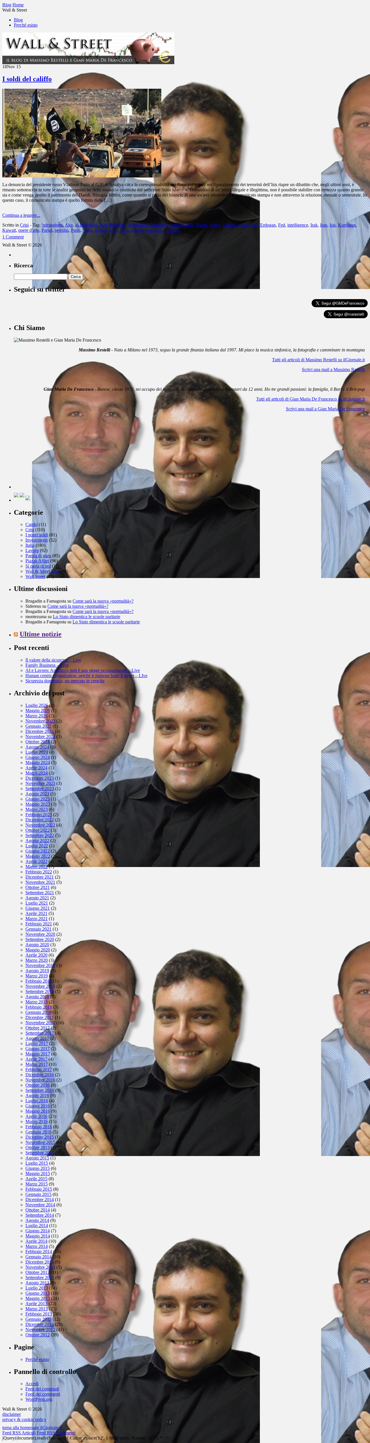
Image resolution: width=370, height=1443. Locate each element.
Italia (29, 545)
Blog (18, 19)
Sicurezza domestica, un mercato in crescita (64, 680)
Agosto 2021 (37, 897)
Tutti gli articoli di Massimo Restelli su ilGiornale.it (318, 359)
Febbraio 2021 (38, 923)
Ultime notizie (41, 634)
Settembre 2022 (39, 835)
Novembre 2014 (40, 1204)
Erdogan (268, 225)
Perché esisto (26, 25)
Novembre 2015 (40, 1142)
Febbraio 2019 (38, 981)
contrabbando (181, 225)
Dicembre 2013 (39, 1261)
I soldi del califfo (27, 79)
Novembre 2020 (40, 934)
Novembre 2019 (40, 965)
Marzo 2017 (36, 1064)
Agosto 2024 (37, 746)
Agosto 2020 (37, 944)
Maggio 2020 (37, 949)
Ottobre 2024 (37, 741)
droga (215, 225)
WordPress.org (38, 1399)
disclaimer (11, 1414)
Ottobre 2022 (37, 830)
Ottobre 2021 (37, 887)
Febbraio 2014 (38, 1251)
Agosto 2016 (37, 1095)
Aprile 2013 (36, 1303)
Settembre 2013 (39, 1277)
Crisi (24, 225)
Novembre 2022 (40, 825)
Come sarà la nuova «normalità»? (103, 601)
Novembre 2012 (40, 1329)
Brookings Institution (147, 225)
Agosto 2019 (37, 970)
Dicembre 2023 (39, 778)
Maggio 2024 (37, 762)
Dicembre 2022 (39, 819)
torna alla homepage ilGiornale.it (32, 1427)
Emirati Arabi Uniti (240, 225)
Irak (314, 225)
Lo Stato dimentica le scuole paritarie (86, 616)
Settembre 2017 (39, 1033)
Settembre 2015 (39, 1152)
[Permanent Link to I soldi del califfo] (81, 175)
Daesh (202, 225)
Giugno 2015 (37, 1168)
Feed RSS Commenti (56, 1432)
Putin (75, 230)
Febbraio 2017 (38, 1069)
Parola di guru (38, 555)
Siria (124, 230)
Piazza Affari (37, 560)
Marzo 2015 (36, 1183)
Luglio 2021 (36, 903)
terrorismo (154, 230)
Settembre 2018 (39, 991)
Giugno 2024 (37, 757)
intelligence (297, 225)
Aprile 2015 (36, 1178)
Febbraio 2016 (38, 1126)
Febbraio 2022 (38, 871)
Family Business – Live (47, 665)
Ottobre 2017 (37, 1027)
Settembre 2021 (39, 892)
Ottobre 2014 (37, 1209)
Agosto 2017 (37, 1038)
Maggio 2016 (37, 1111)
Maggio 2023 (37, 804)
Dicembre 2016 (39, 1074)
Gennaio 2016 (38, 1131)
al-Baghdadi (86, 225)
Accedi (31, 1383)
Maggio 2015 (37, 1173)
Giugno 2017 (37, 1048)
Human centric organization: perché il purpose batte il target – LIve (86, 675)
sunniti (137, 230)
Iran (323, 225)
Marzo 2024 (36, 772)
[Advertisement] (57, 452)
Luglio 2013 (36, 1287)
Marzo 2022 (36, 866)
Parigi (47, 230)
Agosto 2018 (37, 996)
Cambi (31, 524)
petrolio (62, 230)
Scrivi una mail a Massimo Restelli (333, 369)
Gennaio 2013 (38, 1319)
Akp (69, 225)
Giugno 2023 (37, 798)
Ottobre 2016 (37, 1085)
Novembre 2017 (40, 1022)
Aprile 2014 (36, 1241)
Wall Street (35, 576)
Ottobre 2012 (37, 1334)
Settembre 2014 (39, 1215)
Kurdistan (347, 225)
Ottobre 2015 (37, 1147)
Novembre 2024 (40, 736)
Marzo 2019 (36, 975)
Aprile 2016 (36, 1116)
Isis (333, 225)
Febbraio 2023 (38, 814)
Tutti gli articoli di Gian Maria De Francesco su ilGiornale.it (310, 399)
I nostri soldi (36, 534)
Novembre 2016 (40, 1079)
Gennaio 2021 (38, 929)
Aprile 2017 (36, 1059)
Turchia (173, 230)
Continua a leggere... (21, 215)
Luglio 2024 (36, 752)
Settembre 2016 (39, 1090)
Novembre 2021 (40, 882)
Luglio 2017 (36, 1043)
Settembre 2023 (39, 788)
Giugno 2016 (37, 1105)
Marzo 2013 (36, 1308)
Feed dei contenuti (42, 1388)
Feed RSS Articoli (19, 1432)
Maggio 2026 (37, 710)
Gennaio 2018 (38, 1012)
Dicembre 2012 (39, 1324)
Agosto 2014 (37, 1220)
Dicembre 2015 (39, 1137)
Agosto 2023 (37, 793)
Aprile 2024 (36, 767)
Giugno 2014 (37, 1230)
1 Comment (13, 236)
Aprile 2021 (36, 913)
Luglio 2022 (36, 845)
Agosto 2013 (37, 1282)
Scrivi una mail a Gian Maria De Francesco (325, 408)
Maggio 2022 (37, 856)
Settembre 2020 (39, 939)
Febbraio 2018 (38, 1007)
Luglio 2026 (36, 705)
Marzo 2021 (36, 918)
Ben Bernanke (113, 225)
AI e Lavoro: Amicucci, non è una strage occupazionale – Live (82, 670)
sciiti (113, 230)
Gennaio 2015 (38, 1194)
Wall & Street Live (42, 571)
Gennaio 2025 (38, 726)
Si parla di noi (38, 566)
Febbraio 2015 (38, 1189)
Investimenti (36, 540)
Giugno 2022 (37, 851)
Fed (281, 225)
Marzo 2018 (36, 1001)
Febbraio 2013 (38, 1314)
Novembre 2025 (40, 720)
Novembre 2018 (40, 986)
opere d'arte (28, 230)
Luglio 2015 (36, 1163)
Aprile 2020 (36, 955)
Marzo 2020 (36, 960)
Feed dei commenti (42, 1394)
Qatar (87, 230)
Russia (101, 230)
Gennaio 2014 (38, 1256)
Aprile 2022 (36, 861)
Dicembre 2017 (39, 1017)
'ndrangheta (52, 225)
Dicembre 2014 (39, 1199)
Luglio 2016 (36, 1100)
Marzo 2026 (36, 715)
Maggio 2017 (37, 1053)
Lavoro (32, 550)
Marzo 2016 (36, 1121)
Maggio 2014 (37, 1235)
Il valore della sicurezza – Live (53, 659)
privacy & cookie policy (24, 1419)
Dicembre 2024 (39, 731)
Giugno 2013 (37, 1293)
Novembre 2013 (40, 1267)
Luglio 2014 (36, 1225)
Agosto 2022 (37, 840)
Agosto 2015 (37, 1157)
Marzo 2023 (36, 809)
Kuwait (9, 230)
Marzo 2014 (36, 1246)
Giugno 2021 (37, 908)
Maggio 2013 (37, 1298)
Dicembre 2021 (39, 877)
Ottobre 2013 (37, 1272)
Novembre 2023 (40, 783)
